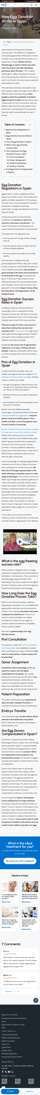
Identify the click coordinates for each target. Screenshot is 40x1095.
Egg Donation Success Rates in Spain (19, 137)
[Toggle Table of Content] (30, 124)
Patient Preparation (18, 163)
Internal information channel (12, 1057)
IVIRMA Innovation (8, 1041)
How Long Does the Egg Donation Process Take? (16, 152)
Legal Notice (6, 1047)
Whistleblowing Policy (9, 1054)
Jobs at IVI (5, 1044)
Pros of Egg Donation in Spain (18, 142)
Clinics (4, 1021)
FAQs (3, 1028)
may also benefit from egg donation (15, 415)
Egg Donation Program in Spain (13, 1025)
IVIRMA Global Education (11, 1038)
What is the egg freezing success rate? (16, 146)
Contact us (29, 1091)
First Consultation (17, 157)
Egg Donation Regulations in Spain (18, 131)
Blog (9, 42)
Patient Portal (9, 1)
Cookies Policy (7, 1050)
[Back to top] (35, 1000)
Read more (6, 902)
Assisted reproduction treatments (14, 1018)
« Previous (8, 991)
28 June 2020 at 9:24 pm (10, 978)
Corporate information (10, 1035)
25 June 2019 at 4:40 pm (10, 954)
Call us (11, 1091)
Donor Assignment (18, 160)
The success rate (21, 331)
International (31, 1)
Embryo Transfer (17, 166)
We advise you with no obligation (20, 861)
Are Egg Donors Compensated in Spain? (19, 170)
